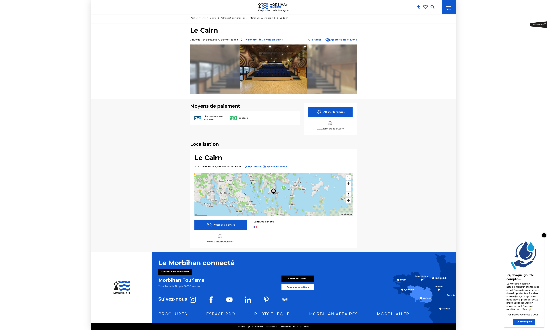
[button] (432, 7)
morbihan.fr (393, 313)
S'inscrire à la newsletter (175, 271)
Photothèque (272, 313)
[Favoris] (426, 7)
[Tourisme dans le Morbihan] (273, 7)
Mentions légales (244, 327)
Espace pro (220, 313)
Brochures (172, 313)
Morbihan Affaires (333, 313)
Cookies (259, 327)
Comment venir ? (298, 278)
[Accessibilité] (419, 7)
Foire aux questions (298, 287)
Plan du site (271, 327)
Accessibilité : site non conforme (295, 327)
